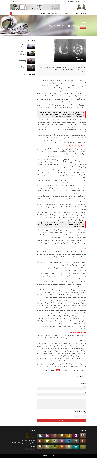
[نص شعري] (61, 441)
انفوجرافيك (60, 13)
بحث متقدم (43, 13)
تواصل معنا (64, 1)
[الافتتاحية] (40, 436)
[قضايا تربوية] (68, 436)
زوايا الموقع (65, 13)
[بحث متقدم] (11, 13)
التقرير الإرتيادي (54, 13)
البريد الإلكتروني (83, 392)
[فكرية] (83, 447)
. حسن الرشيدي (82, 28)
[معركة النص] (47, 447)
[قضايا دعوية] (61, 436)
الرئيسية (84, 22)
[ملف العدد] (75, 436)
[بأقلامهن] (40, 447)
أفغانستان (52, 370)
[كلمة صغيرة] (47, 436)
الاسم (85, 386)
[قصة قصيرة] (61, 447)
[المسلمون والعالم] (83, 435)
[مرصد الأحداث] (75, 441)
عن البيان (78, 13)
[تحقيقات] (68, 447)
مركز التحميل (48, 13)
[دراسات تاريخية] (40, 441)
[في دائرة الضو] (68, 441)
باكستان (46, 370)
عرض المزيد (39, 380)
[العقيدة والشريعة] (54, 436)
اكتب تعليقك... (83, 398)
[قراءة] (47, 441)
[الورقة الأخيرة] (83, 441)
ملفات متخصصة (72, 13)
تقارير (81, 22)
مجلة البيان (84, 13)
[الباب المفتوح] (54, 441)
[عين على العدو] (75, 447)
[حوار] (54, 447)
